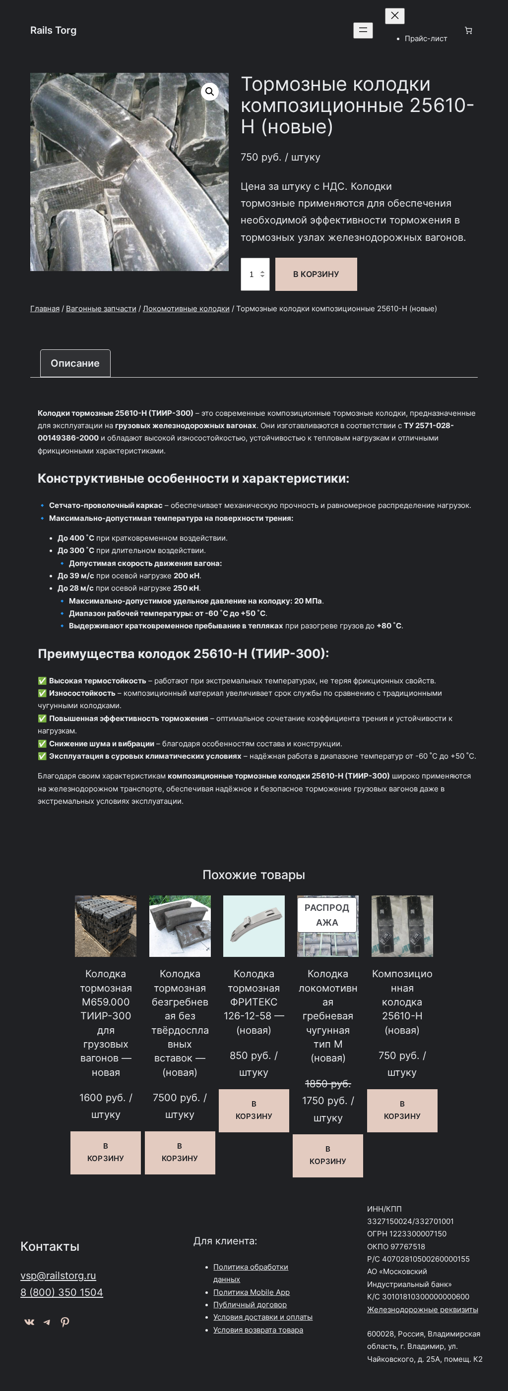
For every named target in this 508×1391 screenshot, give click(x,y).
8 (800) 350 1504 (61, 1292)
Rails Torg (53, 30)
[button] (210, 92)
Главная (45, 308)
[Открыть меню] (363, 30)
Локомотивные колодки (186, 308)
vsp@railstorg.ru (58, 1275)
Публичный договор (250, 1304)
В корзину (316, 274)
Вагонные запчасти (101, 308)
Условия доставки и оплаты (263, 1317)
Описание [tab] (75, 363)
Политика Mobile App (251, 1292)
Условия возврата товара (258, 1330)
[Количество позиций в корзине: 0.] (468, 30)
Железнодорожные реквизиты (422, 1309)
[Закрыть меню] (395, 16)
